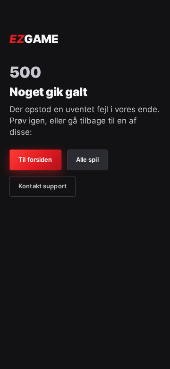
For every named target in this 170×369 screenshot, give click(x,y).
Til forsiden (35, 159)
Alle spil (87, 159)
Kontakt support (42, 186)
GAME (33, 39)
